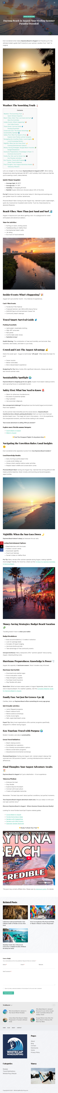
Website (41, 964)
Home (4, 1027)
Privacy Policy (35, 1052)
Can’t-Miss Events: (13, 124)
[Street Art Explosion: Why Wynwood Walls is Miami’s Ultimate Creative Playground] (42, 912)
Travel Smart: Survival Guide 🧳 (13, 126)
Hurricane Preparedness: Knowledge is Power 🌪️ (19, 152)
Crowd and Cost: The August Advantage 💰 (17, 130)
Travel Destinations (29, 16)
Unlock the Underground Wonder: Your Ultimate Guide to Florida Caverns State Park (14, 923)
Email (22, 964)
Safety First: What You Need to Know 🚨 (16, 135)
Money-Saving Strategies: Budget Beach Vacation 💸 (20, 147)
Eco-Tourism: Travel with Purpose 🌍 (15, 160)
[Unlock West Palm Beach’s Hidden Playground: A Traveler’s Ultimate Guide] (5, 1020)
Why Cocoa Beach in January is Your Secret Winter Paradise (17, 1011)
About (13, 1027)
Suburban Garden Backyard (15, 823)
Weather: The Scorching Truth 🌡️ (14, 114)
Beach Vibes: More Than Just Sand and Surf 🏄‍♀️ (18, 118)
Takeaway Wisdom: (14, 166)
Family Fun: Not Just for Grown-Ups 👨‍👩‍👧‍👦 (16, 156)
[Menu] (54, 2)
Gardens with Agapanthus (14, 819)
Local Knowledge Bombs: (15, 141)
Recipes (5, 1069)
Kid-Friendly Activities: (15, 158)
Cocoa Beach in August (13, 814)
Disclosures (34, 1048)
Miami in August (11, 433)
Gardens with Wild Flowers (14, 821)
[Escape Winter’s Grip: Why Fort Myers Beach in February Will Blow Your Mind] (32, 1020)
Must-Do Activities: (13, 120)
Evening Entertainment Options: (17, 145)
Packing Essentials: (13, 128)
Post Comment (8, 993)
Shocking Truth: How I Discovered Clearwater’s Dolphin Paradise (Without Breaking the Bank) (14, 946)
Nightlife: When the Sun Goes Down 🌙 (15, 143)
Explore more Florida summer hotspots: (19, 137)
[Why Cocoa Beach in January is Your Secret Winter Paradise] (5, 1012)
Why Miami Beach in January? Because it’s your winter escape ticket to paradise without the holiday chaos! (45, 1011)
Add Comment (7, 971)
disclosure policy (41, 889)
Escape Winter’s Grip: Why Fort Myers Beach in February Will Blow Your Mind (44, 1019)
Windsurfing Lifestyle (9, 1073)
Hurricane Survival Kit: (14, 154)
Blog (8, 1027)
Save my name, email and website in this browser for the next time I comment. (23, 988)
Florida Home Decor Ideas (14, 817)
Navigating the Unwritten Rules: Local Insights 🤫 (19, 139)
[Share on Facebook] (1, 550)
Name (5, 964)
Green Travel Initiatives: (15, 162)
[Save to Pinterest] (1, 543)
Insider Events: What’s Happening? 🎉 (15, 122)
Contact (19, 1027)
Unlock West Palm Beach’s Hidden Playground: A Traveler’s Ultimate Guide (18, 1019)
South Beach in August (13, 430)
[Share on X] (1, 546)
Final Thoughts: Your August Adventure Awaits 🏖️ (19, 164)
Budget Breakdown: (14, 149)
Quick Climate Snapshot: (15, 116)
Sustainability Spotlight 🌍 (12, 133)
